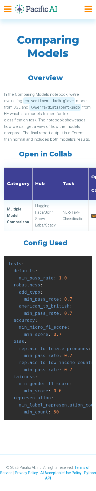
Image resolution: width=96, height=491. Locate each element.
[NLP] (38, 9)
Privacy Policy (26, 473)
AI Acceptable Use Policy (61, 473)
